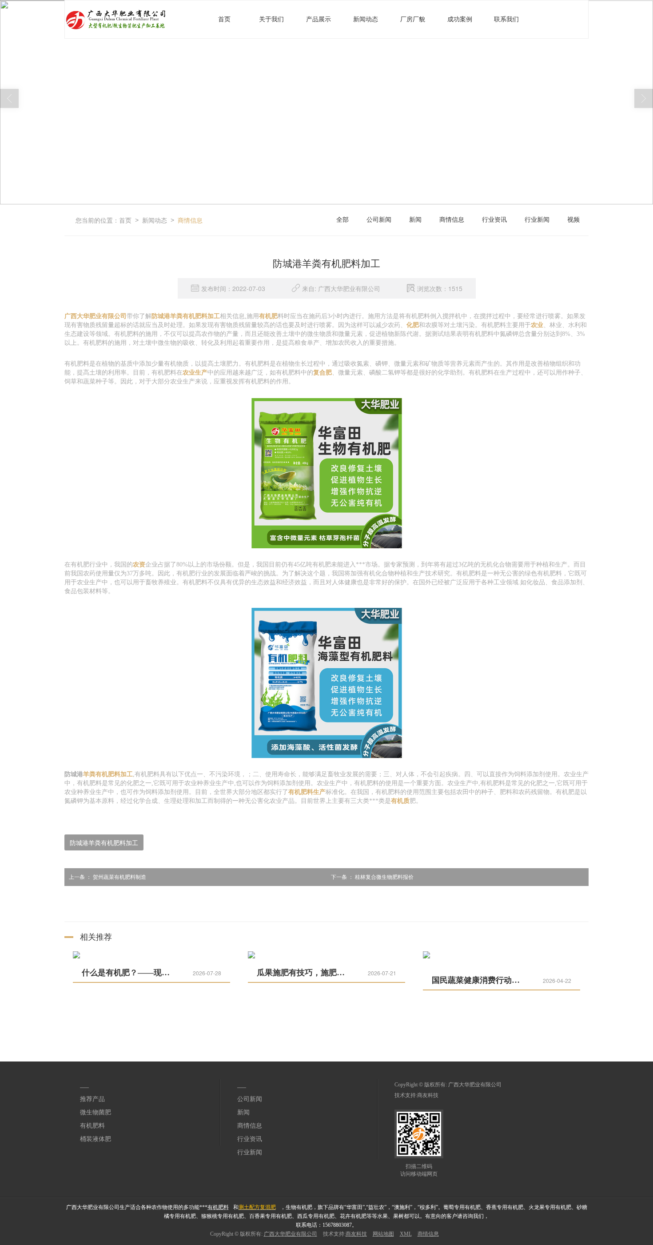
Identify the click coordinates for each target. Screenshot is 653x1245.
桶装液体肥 (95, 1139)
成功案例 (459, 19)
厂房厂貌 (412, 19)
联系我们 (506, 19)
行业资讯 (494, 219)
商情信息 (190, 219)
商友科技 (427, 1095)
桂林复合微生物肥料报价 (372, 877)
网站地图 (383, 1234)
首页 (224, 19)
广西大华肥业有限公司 (475, 1084)
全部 (342, 219)
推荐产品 (92, 1099)
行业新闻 (537, 219)
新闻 (415, 219)
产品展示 (318, 19)
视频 (573, 219)
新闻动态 (365, 19)
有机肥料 (92, 1125)
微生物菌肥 (95, 1112)
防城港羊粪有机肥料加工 (104, 842)
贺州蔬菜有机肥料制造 (107, 877)
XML (406, 1234)
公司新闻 (378, 219)
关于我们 (271, 19)
